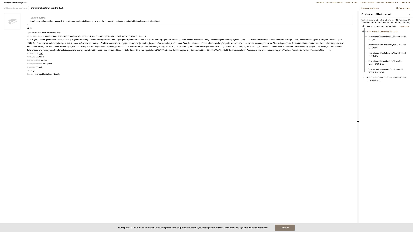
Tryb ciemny (320, 3)
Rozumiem (285, 228)
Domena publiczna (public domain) (46, 74)
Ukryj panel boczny (403, 8)
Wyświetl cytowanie (367, 3)
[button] (386, 14)
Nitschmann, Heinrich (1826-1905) (54, 36)
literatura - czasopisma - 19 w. (103, 36)
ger (34, 71)
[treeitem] (386, 26)
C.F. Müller (40, 57)
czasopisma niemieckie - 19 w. (79, 36)
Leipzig (44, 60)
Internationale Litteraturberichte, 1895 (46, 33)
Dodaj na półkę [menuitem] (352, 3)
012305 (39, 67)
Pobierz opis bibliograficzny (386, 3)
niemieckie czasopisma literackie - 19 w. (131, 36)
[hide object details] (358, 121)
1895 (41, 53)
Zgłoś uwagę (405, 3)
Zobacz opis (404, 26)
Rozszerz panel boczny (371, 8)
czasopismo (47, 64)
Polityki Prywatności (260, 228)
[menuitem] (381, 26)
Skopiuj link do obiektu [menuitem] (334, 3)
